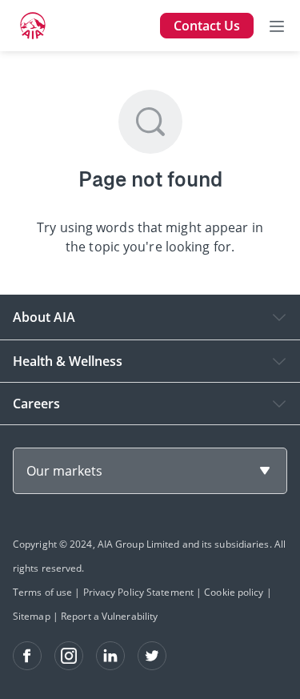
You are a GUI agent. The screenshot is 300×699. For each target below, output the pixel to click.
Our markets (64, 471)
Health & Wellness (67, 361)
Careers (36, 403)
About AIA (44, 317)
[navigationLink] (33, 26)
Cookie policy (233, 592)
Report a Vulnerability (109, 616)
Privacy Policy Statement (138, 592)
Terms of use (42, 592)
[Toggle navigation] (276, 25)
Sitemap (31, 616)
